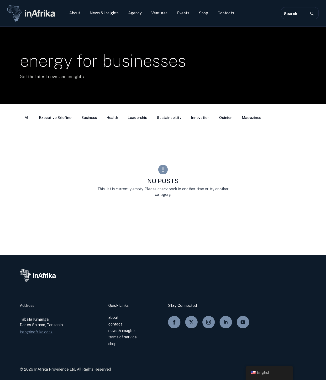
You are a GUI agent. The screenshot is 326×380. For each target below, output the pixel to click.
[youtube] (243, 322)
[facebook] (174, 322)
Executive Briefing (55, 117)
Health (112, 117)
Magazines (251, 117)
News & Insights (104, 13)
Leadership (137, 117)
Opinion (225, 117)
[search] (312, 13)
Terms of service (122, 337)
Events (183, 13)
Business (89, 117)
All (27, 117)
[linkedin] (226, 322)
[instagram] (208, 322)
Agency (135, 13)
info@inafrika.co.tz (36, 332)
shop (112, 343)
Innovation (200, 117)
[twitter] (191, 322)
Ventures (159, 13)
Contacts (226, 13)
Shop (203, 13)
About (74, 13)
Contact (115, 324)
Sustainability (169, 117)
